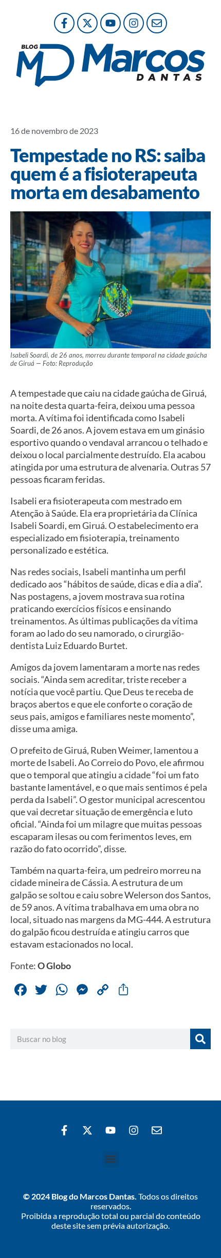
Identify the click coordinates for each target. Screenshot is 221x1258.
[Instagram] (133, 23)
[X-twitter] (87, 23)
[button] (110, 1159)
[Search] (200, 1039)
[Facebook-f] (64, 23)
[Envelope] (156, 23)
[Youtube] (110, 23)
